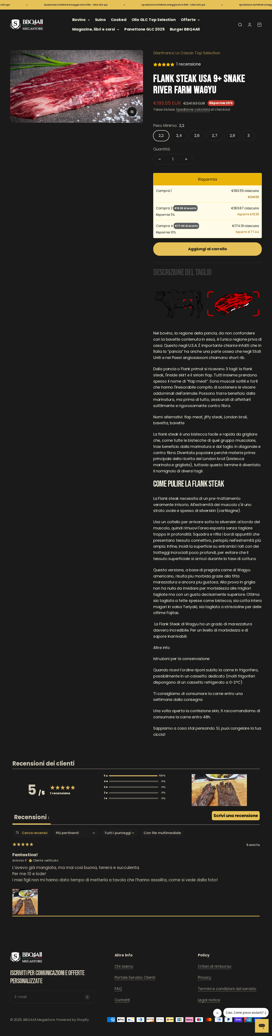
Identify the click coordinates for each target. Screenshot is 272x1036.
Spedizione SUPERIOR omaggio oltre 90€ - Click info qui (60, 4)
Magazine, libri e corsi (93, 29)
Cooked (118, 19)
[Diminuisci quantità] (159, 159)
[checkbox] (162, 832)
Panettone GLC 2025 (144, 29)
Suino (100, 19)
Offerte (188, 19)
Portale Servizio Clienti (135, 977)
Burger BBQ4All (185, 29)
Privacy (204, 977)
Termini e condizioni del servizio (227, 988)
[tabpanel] (136, 872)
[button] (135, 775)
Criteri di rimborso (215, 966)
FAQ (118, 988)
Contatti (122, 1000)
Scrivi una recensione (236, 816)
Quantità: (161, 149)
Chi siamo (124, 966)
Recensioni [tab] (31, 817)
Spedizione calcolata (193, 109)
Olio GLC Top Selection (154, 19)
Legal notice (209, 1000)
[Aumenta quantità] (186, 159)
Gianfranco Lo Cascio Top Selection (186, 53)
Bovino (79, 19)
